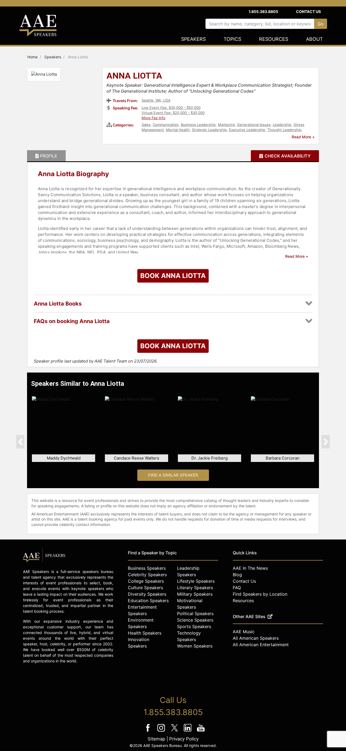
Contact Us (308, 11)
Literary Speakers (195, 587)
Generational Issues (254, 124)
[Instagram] (161, 731)
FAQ (237, 587)
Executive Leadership (247, 130)
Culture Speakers (145, 587)
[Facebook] (148, 731)
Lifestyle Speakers (196, 581)
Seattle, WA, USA (156, 100)
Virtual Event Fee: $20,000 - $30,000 (173, 112)
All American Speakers (256, 638)
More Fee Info (153, 118)
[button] (20, 441)
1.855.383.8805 (263, 11)
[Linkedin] (188, 731)
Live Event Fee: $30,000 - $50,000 (171, 107)
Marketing (226, 124)
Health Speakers (144, 633)
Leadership (282, 124)
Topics (232, 39)
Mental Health (178, 130)
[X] (175, 731)
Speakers (193, 39)
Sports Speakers (194, 626)
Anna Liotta (134, 76)
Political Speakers (195, 613)
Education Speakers (148, 600)
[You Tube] (201, 731)
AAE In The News (250, 568)
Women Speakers (194, 646)
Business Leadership (198, 124)
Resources (273, 39)
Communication (166, 124)
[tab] (46, 156)
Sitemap (156, 739)
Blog (237, 574)
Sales (146, 124)
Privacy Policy (184, 739)
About (314, 39)
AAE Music (244, 631)
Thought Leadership (284, 130)
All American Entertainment (261, 644)
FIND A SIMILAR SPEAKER (173, 475)
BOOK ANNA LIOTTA (173, 276)
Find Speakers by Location (260, 594)
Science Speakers (195, 620)
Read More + (303, 137)
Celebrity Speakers (147, 574)
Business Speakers (147, 568)
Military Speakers (194, 594)
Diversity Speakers (147, 594)
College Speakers (146, 581)
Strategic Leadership (209, 130)
